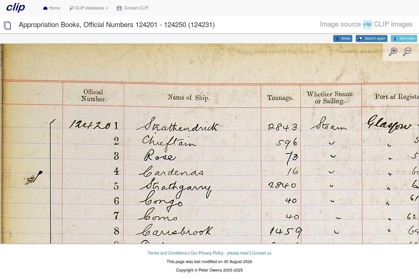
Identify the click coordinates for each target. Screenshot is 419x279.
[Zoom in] (392, 52)
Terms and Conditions (167, 253)
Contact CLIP (135, 8)
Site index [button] (407, 38)
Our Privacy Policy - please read (220, 253)
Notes (346, 38)
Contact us (261, 253)
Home (54, 8)
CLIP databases (90, 8)
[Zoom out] (406, 52)
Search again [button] (375, 38)
